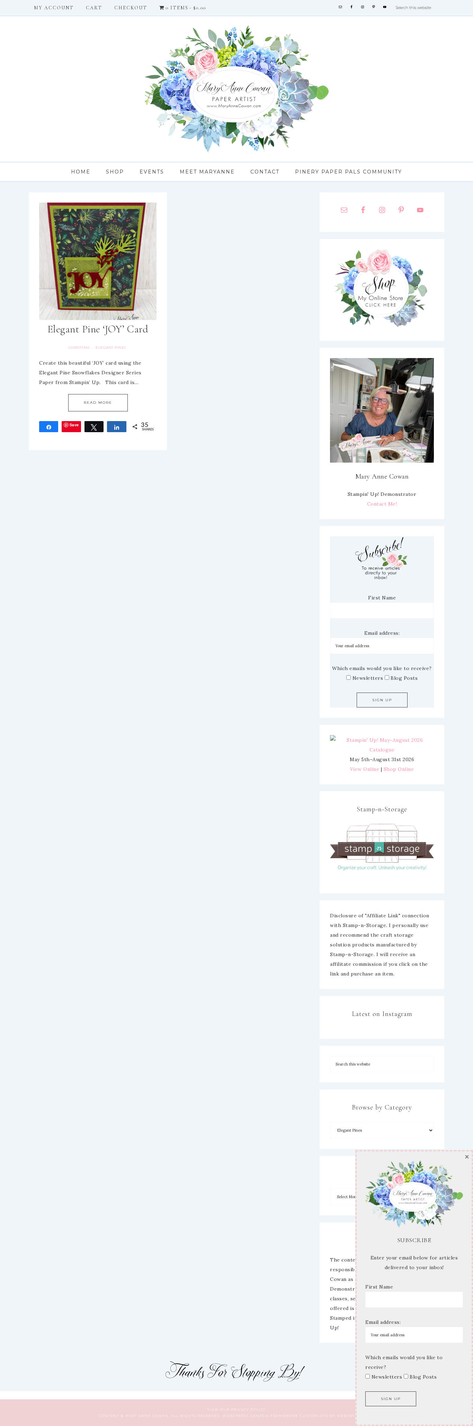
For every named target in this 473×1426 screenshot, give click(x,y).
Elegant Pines (111, 347)
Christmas (79, 347)
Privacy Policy (248, 1409)
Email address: (382, 633)
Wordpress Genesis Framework (260, 1416)
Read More (98, 402)
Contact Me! (382, 504)
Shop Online (399, 769)
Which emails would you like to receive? (382, 668)
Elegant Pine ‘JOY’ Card (98, 329)
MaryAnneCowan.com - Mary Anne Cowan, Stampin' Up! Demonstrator (236, 89)
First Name (382, 598)
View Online (365, 769)
